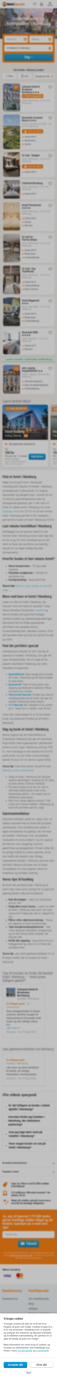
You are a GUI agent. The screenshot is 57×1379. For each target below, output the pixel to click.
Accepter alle (15, 1364)
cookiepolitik (42, 1350)
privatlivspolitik (24, 1350)
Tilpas (28, 1372)
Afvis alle (41, 1364)
